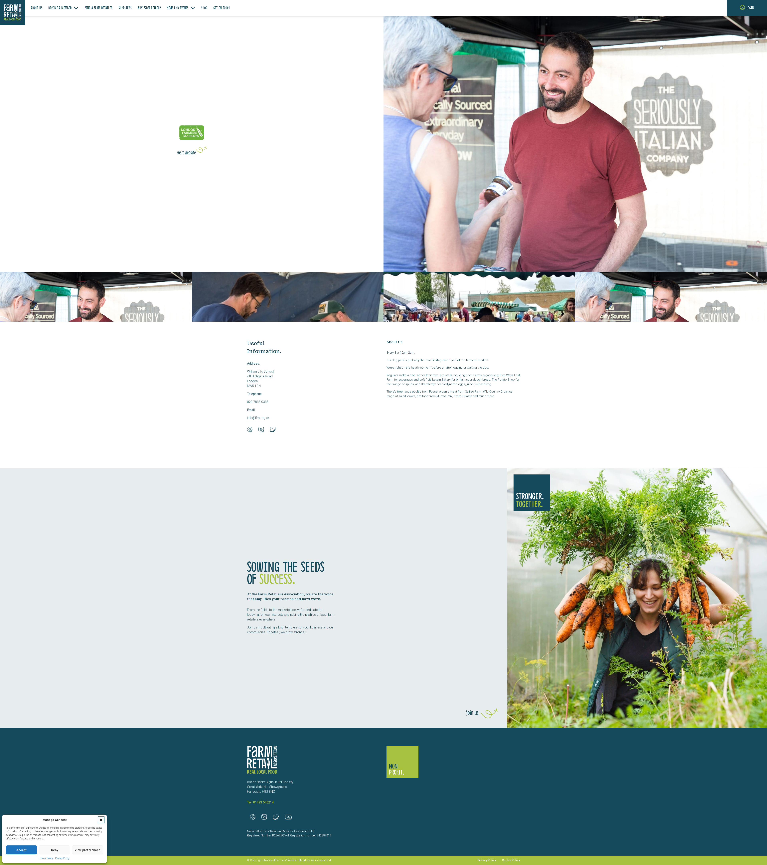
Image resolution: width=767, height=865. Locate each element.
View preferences (87, 850)
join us (472, 713)
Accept (21, 850)
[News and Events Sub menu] (192, 8)
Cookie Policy (46, 858)
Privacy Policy (62, 858)
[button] (101, 820)
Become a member (60, 8)
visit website (186, 153)
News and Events (177, 8)
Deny (54, 850)
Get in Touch (221, 8)
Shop (204, 8)
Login (750, 8)
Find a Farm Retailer (98, 8)
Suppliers (125, 8)
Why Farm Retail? (149, 8)
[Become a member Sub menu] (76, 8)
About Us (36, 8)
